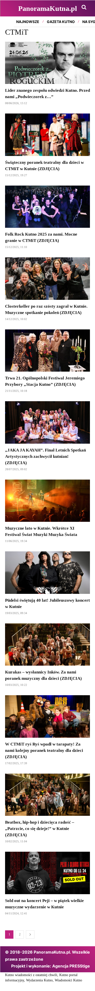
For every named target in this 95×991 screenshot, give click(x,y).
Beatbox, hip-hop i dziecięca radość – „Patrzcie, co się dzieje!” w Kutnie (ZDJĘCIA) (39, 828)
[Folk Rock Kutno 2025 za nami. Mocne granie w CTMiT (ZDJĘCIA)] (47, 207)
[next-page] (30, 934)
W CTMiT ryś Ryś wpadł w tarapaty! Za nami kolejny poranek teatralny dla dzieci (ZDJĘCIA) (44, 750)
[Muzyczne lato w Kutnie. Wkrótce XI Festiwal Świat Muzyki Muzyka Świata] (47, 501)
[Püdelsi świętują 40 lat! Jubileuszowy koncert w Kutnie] (47, 572)
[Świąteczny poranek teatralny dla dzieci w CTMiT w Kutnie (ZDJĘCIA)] (47, 135)
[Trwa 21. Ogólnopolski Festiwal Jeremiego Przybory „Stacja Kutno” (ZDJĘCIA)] (47, 350)
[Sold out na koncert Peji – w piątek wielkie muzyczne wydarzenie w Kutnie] (47, 873)
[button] (84, 7)
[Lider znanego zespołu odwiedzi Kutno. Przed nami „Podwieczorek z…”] (47, 63)
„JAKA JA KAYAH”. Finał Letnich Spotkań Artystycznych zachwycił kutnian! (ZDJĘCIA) (45, 456)
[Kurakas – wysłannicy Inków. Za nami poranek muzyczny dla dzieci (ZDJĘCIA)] (47, 644)
